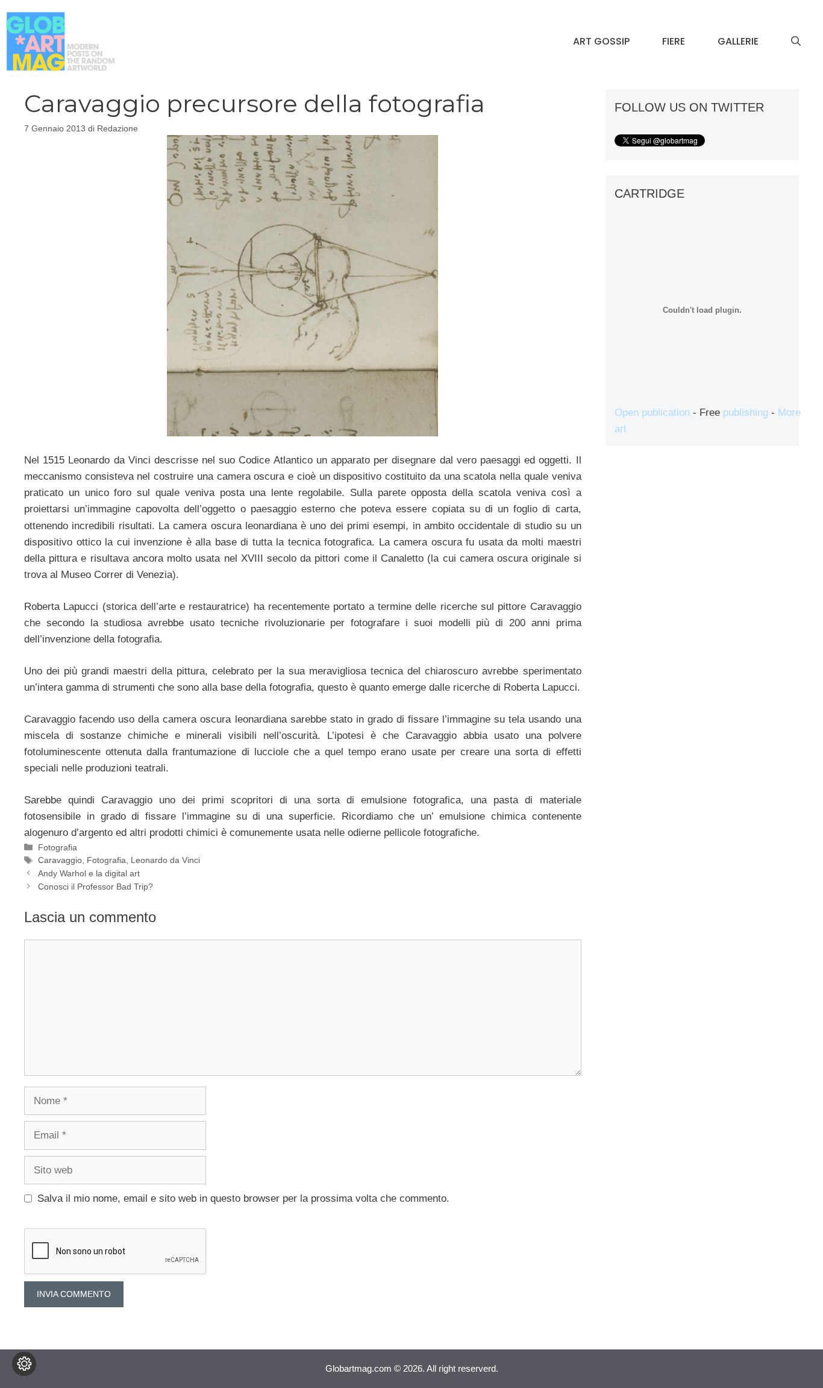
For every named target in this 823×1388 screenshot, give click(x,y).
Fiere (673, 41)
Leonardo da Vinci (165, 860)
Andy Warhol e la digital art (89, 873)
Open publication (652, 412)
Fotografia (57, 847)
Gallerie (738, 41)
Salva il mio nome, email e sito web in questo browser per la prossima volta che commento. (243, 1198)
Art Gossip (601, 41)
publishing (745, 412)
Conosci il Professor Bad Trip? (95, 886)
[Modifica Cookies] (24, 1364)
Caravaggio (60, 860)
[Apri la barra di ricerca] (796, 42)
